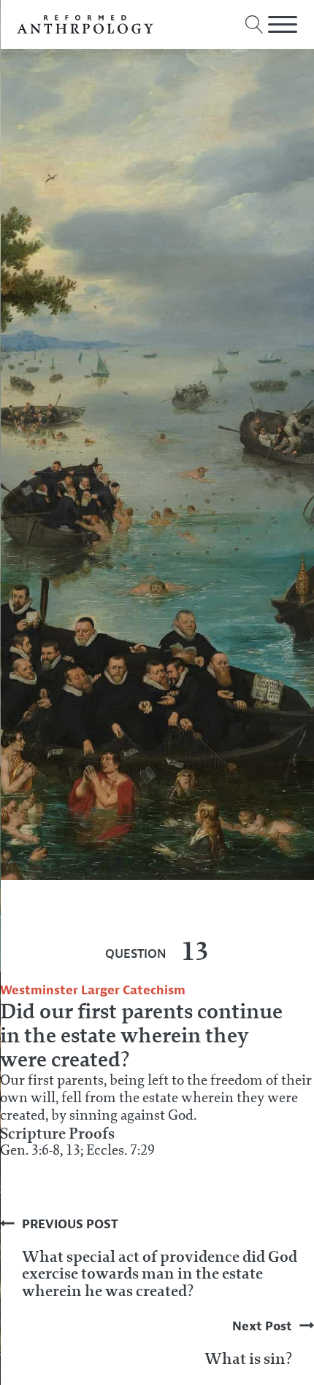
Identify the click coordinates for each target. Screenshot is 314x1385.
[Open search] (254, 24)
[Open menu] (282, 25)
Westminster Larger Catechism (92, 990)
